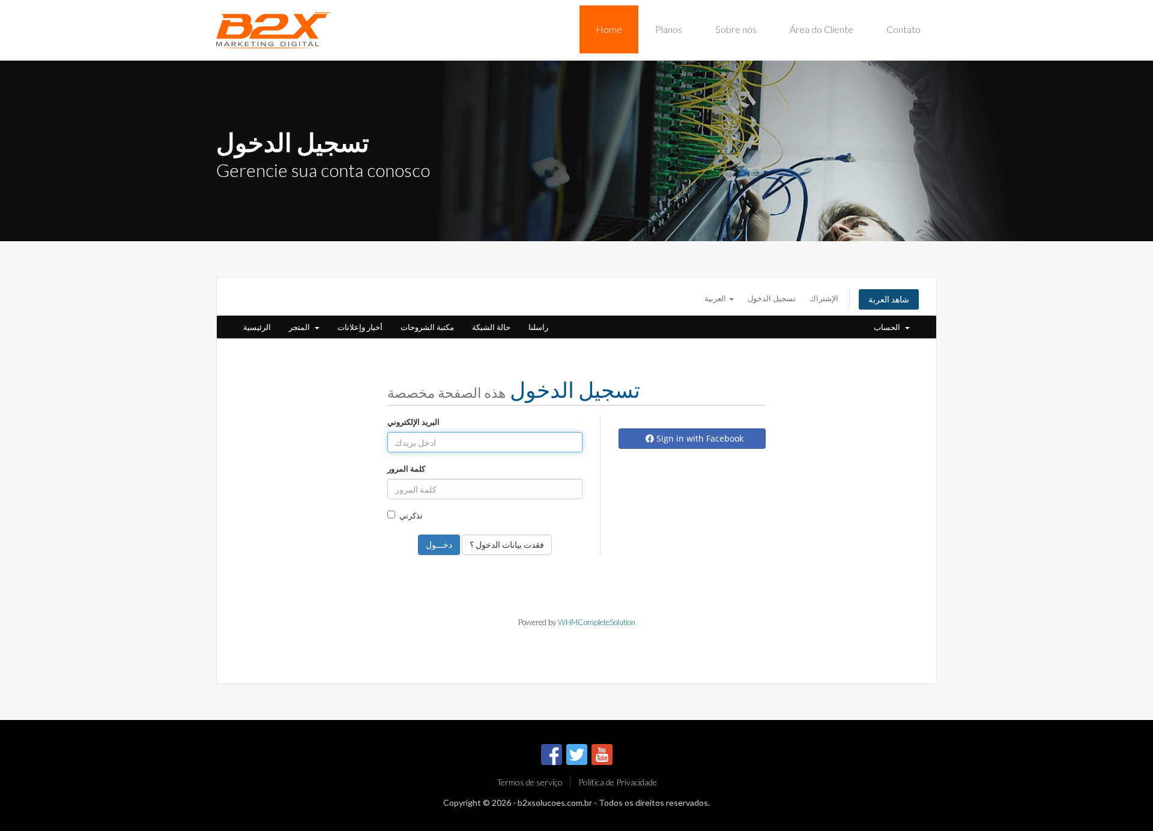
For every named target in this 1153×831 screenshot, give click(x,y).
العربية (716, 298)
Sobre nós (736, 29)
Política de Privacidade (617, 782)
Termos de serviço (530, 782)
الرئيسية (257, 327)
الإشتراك (824, 298)
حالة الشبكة (491, 327)
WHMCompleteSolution (596, 622)
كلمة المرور (406, 468)
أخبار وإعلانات (360, 327)
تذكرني (411, 515)
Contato (903, 29)
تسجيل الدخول (772, 298)
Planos (668, 29)
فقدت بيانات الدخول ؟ (507, 544)
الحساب (889, 327)
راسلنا (538, 327)
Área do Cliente (821, 29)
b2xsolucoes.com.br (555, 802)
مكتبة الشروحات (427, 327)
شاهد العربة (888, 299)
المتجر (301, 327)
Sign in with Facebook (698, 438)
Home (609, 29)
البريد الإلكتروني (413, 422)
